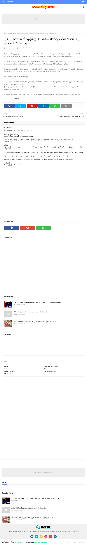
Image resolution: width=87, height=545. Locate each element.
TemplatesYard (19, 542)
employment (12, 33)
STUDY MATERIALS (9, 371)
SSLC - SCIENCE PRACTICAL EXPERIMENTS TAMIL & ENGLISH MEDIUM (37, 302)
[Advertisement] (43, 397)
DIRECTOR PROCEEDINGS (51, 366)
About (74, 542)
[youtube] (27, 228)
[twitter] (36, 536)
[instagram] (45, 536)
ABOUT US (7, 373)
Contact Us (10, 2)
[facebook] (83, 2)
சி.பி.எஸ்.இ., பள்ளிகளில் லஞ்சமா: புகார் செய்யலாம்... (31, 312)
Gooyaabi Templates (40, 542)
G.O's (5, 369)
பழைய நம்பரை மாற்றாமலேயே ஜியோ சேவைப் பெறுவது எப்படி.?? (35, 321)
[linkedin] (55, 536)
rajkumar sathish (10, 48)
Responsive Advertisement (43, 19)
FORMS (46, 369)
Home (2, 2)
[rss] (41, 536)
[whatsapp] (43, 228)
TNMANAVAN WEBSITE (50, 371)
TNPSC (17, 99)
